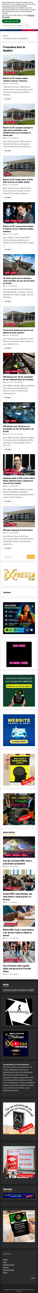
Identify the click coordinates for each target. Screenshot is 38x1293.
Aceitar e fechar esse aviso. (11, 21)
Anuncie (5, 1262)
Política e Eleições (17, 371)
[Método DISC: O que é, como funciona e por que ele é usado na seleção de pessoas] (19, 916)
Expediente (6, 1267)
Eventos (8, 855)
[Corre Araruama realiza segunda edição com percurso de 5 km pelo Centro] (19, 952)
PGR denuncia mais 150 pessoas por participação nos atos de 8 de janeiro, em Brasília (19, 412)
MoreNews (30, 1289)
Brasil (7, 73)
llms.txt (33, 1277)
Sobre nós (5, 1259)
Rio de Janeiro (10, 960)
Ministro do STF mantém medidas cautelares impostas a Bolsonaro (19, 64)
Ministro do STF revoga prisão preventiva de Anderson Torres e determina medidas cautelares (19, 212)
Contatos (5, 1272)
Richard (7, 83)
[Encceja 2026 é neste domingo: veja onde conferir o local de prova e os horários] (19, 880)
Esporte (18, 960)
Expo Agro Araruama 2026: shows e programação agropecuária (17, 862)
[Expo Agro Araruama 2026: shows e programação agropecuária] (19, 847)
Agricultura (16, 855)
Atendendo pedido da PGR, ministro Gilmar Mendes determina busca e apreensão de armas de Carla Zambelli (19, 464)
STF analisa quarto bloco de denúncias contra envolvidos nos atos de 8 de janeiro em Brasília (19, 264)
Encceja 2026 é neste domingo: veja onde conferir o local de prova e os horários (17, 896)
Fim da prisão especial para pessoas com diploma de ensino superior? (19, 316)
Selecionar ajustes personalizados (13, 25)
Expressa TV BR (9, 382)
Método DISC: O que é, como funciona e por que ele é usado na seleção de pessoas (18, 932)
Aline (6, 286)
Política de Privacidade (8, 1264)
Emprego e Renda (11, 924)
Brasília (14, 221)
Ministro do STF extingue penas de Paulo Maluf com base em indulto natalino (19, 166)
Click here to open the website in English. (18, 990)
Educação (8, 888)
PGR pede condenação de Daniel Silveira (19, 516)
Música (24, 855)
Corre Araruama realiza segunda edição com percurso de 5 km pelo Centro (17, 968)
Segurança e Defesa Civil (13, 473)
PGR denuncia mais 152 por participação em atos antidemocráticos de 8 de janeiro (19, 363)
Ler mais (8, 99)
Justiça (14, 73)
